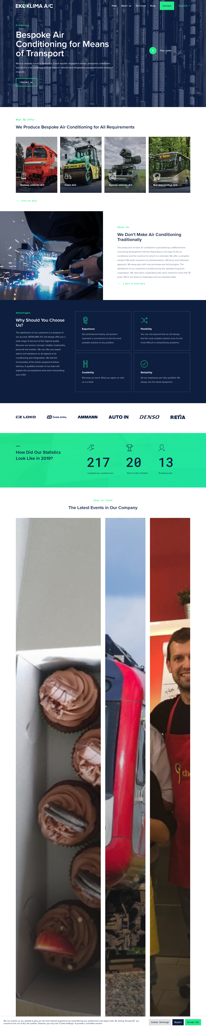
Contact (167, 6)
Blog (152, 6)
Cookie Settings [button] (160, 1022)
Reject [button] (178, 1022)
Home (114, 6)
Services (141, 6)
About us (126, 6)
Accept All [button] (193, 1022)
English (183, 6)
